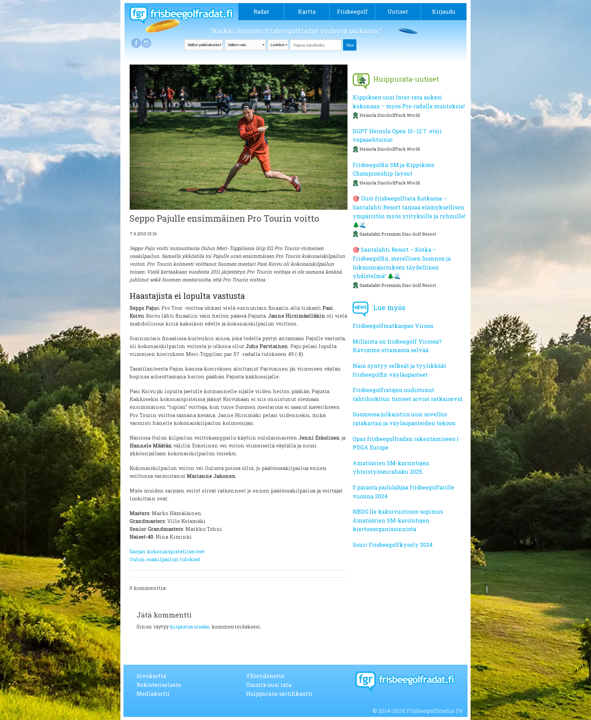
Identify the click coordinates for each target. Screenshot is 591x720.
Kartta (307, 11)
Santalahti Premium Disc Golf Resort (397, 234)
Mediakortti (153, 693)
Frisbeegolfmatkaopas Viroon (393, 325)
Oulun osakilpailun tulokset (165, 559)
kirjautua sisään (190, 626)
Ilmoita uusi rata (268, 684)
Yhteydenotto (265, 675)
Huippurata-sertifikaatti (279, 693)
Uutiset (398, 11)
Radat (261, 11)
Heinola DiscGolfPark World (389, 115)
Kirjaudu (444, 11)
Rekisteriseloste (158, 684)
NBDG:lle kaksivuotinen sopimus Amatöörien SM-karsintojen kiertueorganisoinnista (398, 520)
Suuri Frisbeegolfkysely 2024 (393, 544)
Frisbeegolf (352, 11)
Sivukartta (151, 675)
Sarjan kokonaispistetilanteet (167, 551)
